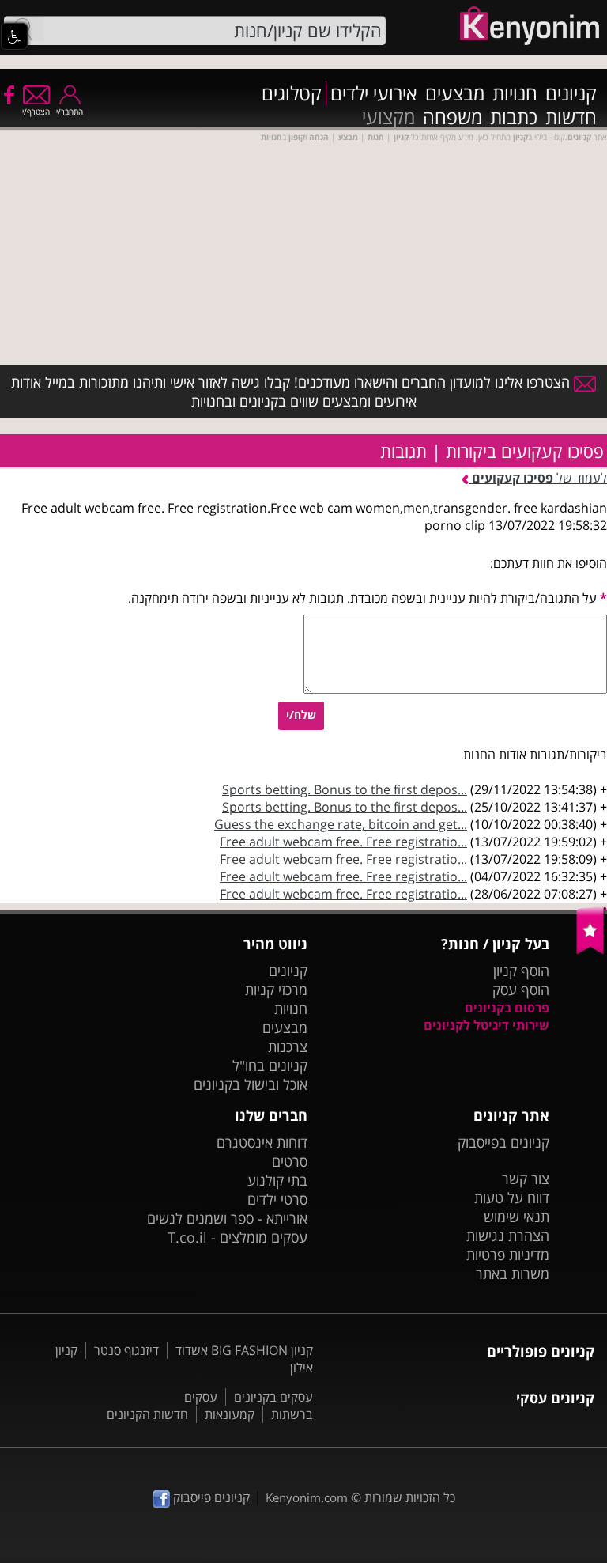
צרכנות (287, 1046)
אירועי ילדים (373, 93)
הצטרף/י (36, 111)
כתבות (513, 117)
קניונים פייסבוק (210, 1497)
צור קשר (525, 1178)
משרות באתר (512, 1273)
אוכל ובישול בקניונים (250, 1084)
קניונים (571, 93)
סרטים (289, 1161)
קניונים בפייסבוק (503, 1142)
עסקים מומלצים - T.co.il (237, 1237)
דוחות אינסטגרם (262, 1142)
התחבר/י (69, 111)
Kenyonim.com (307, 1497)
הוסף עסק (520, 989)
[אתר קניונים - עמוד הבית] (591, 950)
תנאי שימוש (516, 1216)
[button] (14, 36)
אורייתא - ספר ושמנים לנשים (227, 1218)
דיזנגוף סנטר (126, 1350)
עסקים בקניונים (273, 1397)
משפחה (452, 117)
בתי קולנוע (277, 1180)
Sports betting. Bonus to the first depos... (344, 789)
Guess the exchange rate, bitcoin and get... (340, 824)
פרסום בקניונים (507, 1007)
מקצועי (388, 117)
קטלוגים (292, 93)
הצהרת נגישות (507, 1235)
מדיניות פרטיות (507, 1254)
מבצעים (454, 93)
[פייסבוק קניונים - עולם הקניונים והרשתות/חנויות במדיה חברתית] (8, 94)
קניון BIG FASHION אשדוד (244, 1350)
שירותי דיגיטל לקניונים (486, 1025)
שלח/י (301, 714)
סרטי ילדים (277, 1199)
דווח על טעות (511, 1197)
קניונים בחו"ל (269, 1065)
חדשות (571, 117)
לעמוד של (539, 477)
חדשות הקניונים (147, 1414)
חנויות (514, 93)
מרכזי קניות (276, 989)
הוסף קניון (521, 970)
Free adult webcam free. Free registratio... (343, 841)
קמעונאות (229, 1414)
